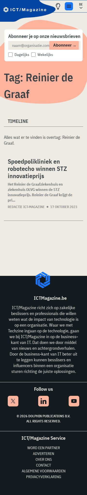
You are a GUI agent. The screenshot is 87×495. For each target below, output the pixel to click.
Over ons (44, 459)
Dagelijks (21, 54)
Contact (43, 465)
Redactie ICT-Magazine (26, 207)
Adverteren (43, 453)
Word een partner (43, 447)
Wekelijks (45, 54)
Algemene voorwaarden (43, 470)
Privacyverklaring (43, 476)
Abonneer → (64, 45)
